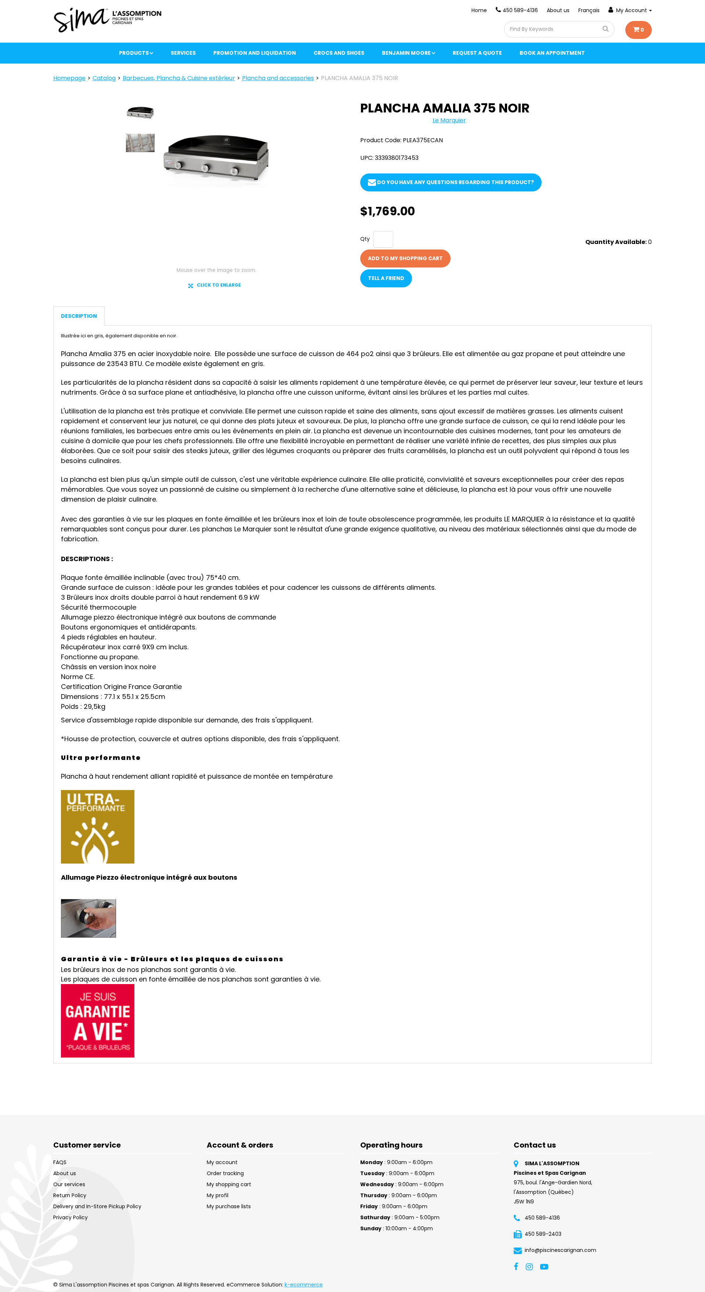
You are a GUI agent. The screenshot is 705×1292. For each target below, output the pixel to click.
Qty (365, 239)
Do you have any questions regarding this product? (455, 182)
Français (589, 10)
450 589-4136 (520, 10)
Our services (69, 1184)
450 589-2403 (543, 1234)
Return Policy (69, 1195)
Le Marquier (449, 120)
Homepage (69, 78)
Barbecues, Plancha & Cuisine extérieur (179, 78)
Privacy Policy (70, 1217)
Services (183, 53)
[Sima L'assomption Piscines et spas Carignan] (108, 20)
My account (222, 1162)
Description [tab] (79, 316)
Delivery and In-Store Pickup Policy (97, 1206)
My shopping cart (229, 1184)
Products (134, 53)
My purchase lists (229, 1206)
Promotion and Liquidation (254, 53)
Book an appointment (552, 53)
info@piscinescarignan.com (560, 1250)
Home (479, 10)
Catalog (104, 78)
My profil (217, 1195)
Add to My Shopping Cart (405, 258)
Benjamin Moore (406, 53)
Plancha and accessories (278, 78)
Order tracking (225, 1173)
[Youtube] (544, 1266)
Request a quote (477, 53)
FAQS (59, 1162)
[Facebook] (516, 1266)
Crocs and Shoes (339, 53)
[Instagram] (529, 1266)
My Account (631, 10)
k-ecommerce (304, 1284)
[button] (638, 30)
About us (558, 10)
